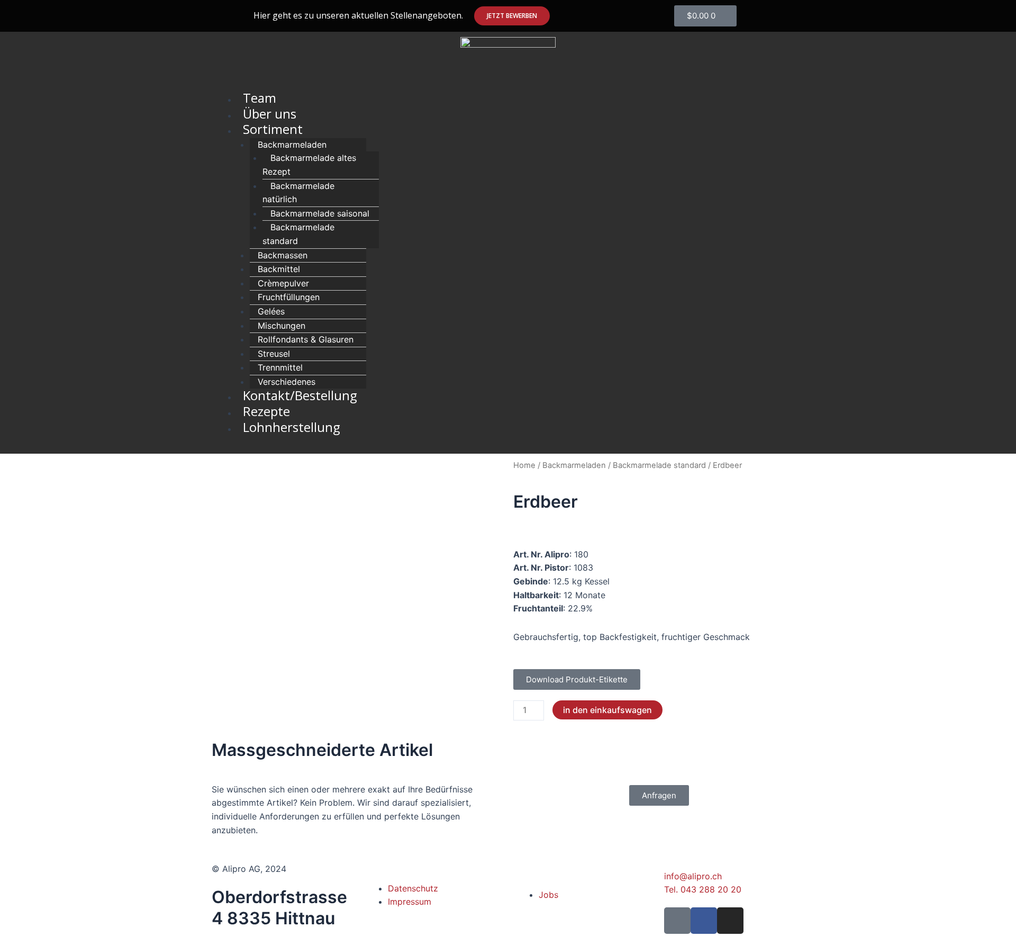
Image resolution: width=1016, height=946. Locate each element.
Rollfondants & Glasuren (305, 339)
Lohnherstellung (291, 427)
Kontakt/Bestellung (300, 395)
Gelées (271, 311)
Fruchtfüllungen (289, 297)
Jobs (548, 894)
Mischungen (281, 325)
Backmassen (282, 255)
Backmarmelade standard (298, 234)
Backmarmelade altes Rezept (309, 164)
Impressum (409, 901)
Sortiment (273, 129)
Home (524, 465)
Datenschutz (413, 888)
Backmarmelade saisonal (319, 213)
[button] (512, 15)
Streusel (274, 353)
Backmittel (279, 269)
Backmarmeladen (574, 465)
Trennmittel (280, 367)
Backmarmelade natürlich (298, 193)
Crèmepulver (283, 283)
